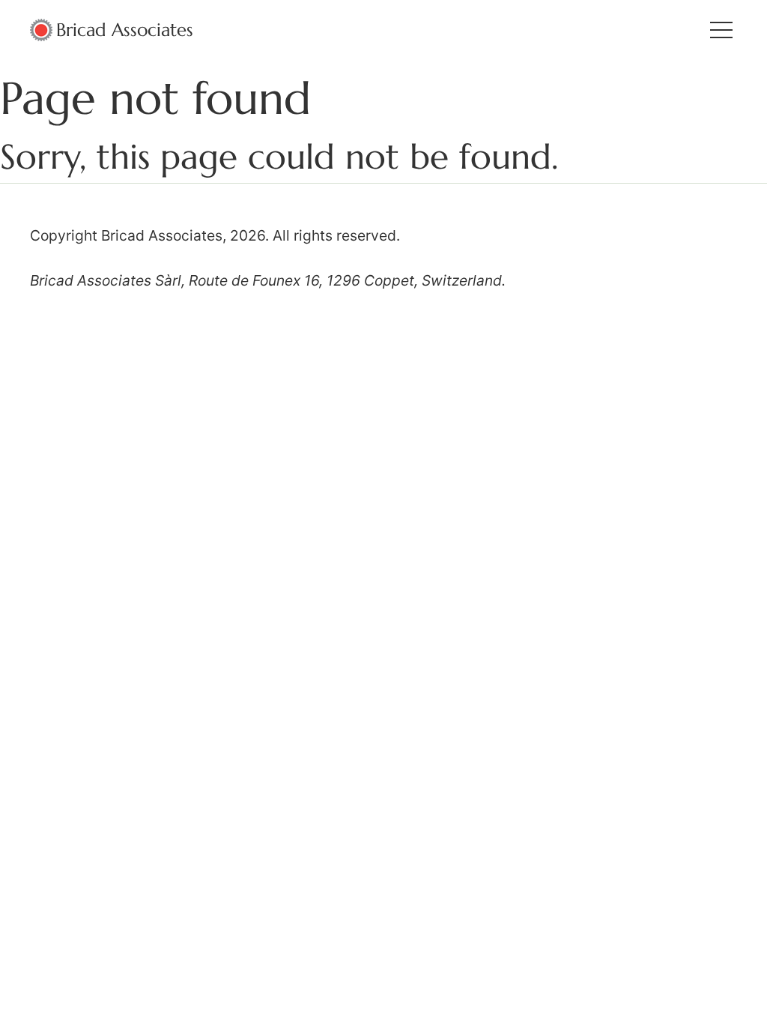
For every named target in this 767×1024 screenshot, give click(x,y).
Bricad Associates (124, 30)
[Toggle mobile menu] (721, 30)
